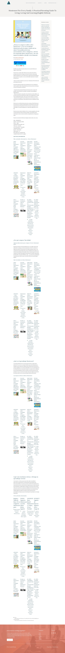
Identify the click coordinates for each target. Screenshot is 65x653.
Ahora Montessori (32, 139)
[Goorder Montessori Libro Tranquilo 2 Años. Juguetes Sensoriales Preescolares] (23, 155)
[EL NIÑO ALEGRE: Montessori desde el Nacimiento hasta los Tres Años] (36, 218)
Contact (40, 639)
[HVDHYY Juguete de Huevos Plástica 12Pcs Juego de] (36, 516)
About (40, 634)
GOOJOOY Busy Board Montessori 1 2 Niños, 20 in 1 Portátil (30, 504)
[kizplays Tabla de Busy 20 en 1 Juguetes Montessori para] (16, 513)
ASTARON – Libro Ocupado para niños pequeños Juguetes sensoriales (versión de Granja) (16, 178)
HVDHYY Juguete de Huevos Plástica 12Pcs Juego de (36, 504)
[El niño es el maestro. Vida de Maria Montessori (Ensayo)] (23, 210)
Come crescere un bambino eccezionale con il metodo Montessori (24, 620)
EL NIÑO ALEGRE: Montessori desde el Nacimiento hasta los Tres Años (36, 204)
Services (40, 636)
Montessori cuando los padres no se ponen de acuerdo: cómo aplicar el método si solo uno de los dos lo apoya (45, 27)
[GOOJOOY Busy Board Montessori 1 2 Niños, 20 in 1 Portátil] (30, 515)
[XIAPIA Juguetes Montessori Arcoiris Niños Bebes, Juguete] (23, 516)
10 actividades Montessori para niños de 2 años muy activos (45, 45)
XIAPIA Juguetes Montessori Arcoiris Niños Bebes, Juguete (23, 504)
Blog (39, 637)
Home (40, 633)
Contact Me (10, 639)
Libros (15, 617)
